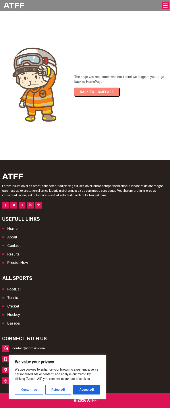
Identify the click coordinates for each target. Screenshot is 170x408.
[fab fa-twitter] (13, 205)
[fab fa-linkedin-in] (30, 205)
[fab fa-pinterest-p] (38, 205)
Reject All (58, 389)
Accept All (86, 389)
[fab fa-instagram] (22, 205)
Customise (29, 389)
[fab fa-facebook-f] (5, 205)
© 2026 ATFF (85, 400)
